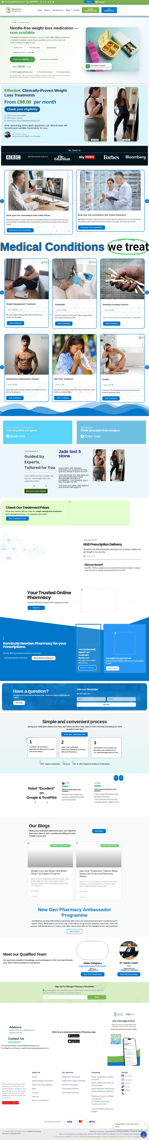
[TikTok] (122, 1086)
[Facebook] (122, 1075)
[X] (122, 1093)
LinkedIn (128, 1083)
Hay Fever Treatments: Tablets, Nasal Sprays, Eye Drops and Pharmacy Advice (98, 874)
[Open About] (50, 10)
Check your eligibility (21, 59)
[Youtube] (122, 1090)
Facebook (128, 1076)
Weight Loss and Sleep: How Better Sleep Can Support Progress (49, 872)
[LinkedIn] (122, 1083)
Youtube (128, 1090)
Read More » (35, 891)
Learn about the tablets (48, 59)
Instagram (128, 1080)
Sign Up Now (74, 931)
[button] (2, 201)
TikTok (127, 1087)
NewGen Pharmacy (34, 1131)
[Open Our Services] (63, 10)
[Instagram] (122, 1079)
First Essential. (16, 1133)
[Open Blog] (71, 10)
